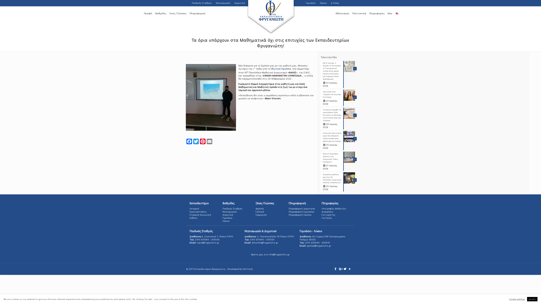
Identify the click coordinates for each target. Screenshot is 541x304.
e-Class (335, 2)
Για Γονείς (327, 217)
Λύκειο (323, 2)
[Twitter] (345, 269)
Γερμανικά (261, 214)
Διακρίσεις (327, 211)
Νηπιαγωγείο (230, 211)
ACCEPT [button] (532, 299)
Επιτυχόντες (328, 214)
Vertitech (248, 268)
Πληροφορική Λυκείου (300, 214)
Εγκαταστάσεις (198, 211)
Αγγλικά (260, 208)
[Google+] (340, 269)
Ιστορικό (194, 208)
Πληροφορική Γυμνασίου (301, 211)
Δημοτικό (228, 214)
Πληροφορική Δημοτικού (302, 208)
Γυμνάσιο (227, 217)
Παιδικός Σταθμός (202, 2)
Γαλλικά (260, 211)
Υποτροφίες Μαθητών (334, 208)
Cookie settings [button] (517, 299)
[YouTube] (350, 269)
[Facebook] (336, 269)
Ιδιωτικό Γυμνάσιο (281, 68)
